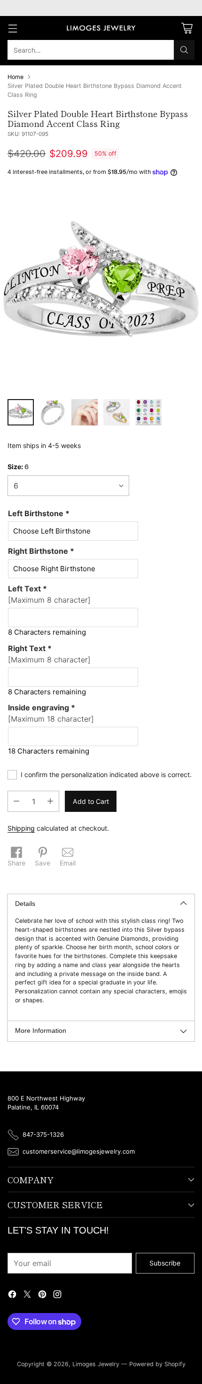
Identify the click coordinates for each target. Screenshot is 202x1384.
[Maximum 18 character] (51, 713)
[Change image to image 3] (84, 412)
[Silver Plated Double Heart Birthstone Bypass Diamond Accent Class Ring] (101, 290)
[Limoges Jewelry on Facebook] (12, 1295)
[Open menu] (12, 28)
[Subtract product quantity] (16, 801)
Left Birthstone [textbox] (39, 513)
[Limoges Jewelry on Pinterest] (42, 1295)
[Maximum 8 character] (49, 594)
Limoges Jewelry (95, 1364)
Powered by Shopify (157, 1364)
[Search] (184, 50)
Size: (18, 467)
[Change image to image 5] (148, 412)
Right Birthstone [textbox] (41, 551)
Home (15, 76)
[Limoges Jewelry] (101, 28)
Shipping (21, 828)
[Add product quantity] (50, 801)
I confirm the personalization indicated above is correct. (106, 774)
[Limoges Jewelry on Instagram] (57, 1295)
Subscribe (164, 1263)
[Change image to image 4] (116, 412)
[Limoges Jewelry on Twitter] (27, 1295)
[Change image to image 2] (52, 412)
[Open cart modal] (186, 28)
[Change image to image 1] (21, 412)
